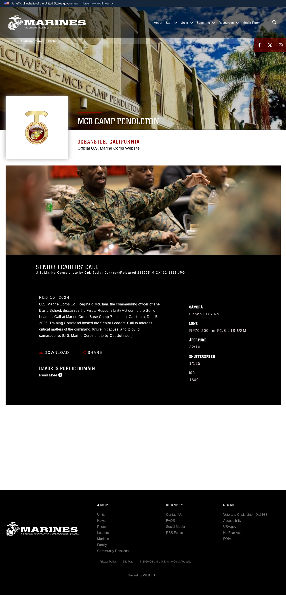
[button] (98, 3)
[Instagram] (280, 45)
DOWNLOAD (56, 352)
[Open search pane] (274, 22)
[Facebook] (259, 45)
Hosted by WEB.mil (141, 575)
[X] (270, 45)
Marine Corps (42, 529)
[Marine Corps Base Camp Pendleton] (47, 22)
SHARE (94, 352)
